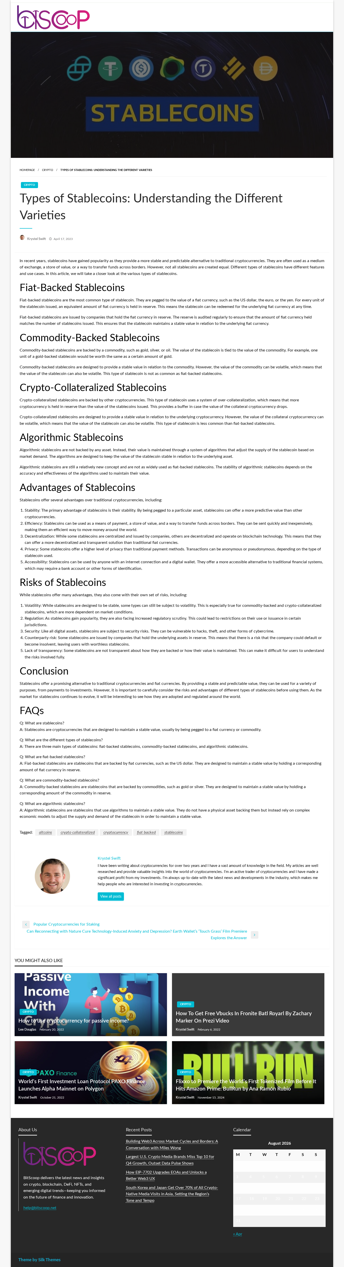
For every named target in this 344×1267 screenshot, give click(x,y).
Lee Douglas (27, 1029)
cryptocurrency (116, 832)
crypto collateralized (78, 832)
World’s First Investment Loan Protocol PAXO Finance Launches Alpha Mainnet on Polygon (81, 1085)
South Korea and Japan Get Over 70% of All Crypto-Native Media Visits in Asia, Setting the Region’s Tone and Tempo (172, 1194)
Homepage (27, 170)
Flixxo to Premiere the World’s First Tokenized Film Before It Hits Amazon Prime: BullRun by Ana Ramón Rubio (246, 1085)
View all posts (110, 896)
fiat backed (146, 832)
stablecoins (173, 832)
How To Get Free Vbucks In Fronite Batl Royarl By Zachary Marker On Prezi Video (244, 1017)
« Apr (237, 1234)
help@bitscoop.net (39, 1208)
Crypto (47, 170)
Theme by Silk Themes (39, 1260)
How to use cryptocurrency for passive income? (73, 1021)
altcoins (45, 832)
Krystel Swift (37, 239)
